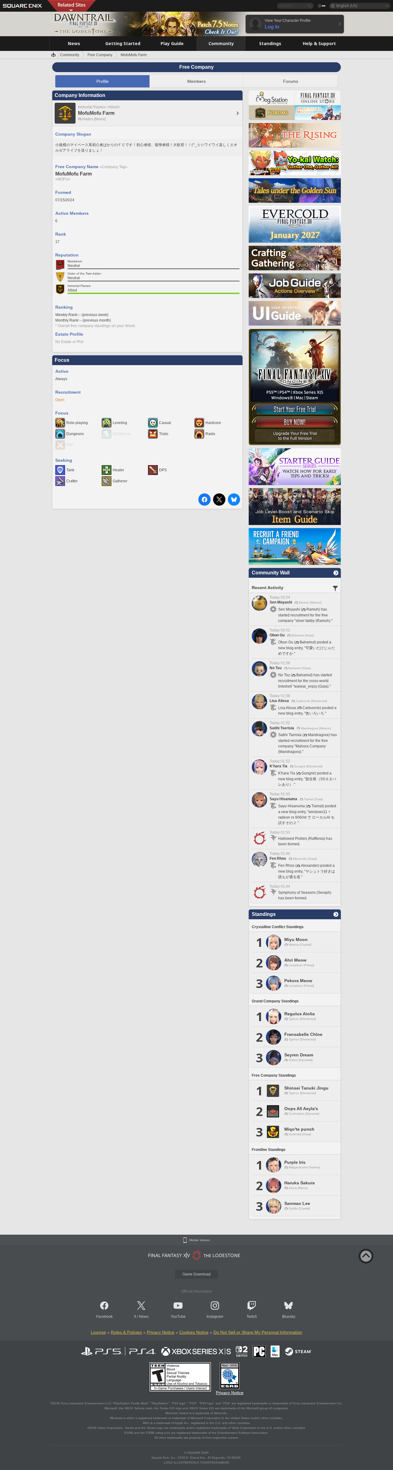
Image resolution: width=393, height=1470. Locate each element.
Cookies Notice (193, 1332)
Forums (290, 81)
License (98, 1332)
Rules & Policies (126, 1332)
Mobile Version (199, 1240)
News (144, 1316)
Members (196, 81)
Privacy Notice (160, 1332)
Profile (102, 81)
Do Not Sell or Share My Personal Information (257, 1332)
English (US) (347, 5)
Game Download (196, 1274)
